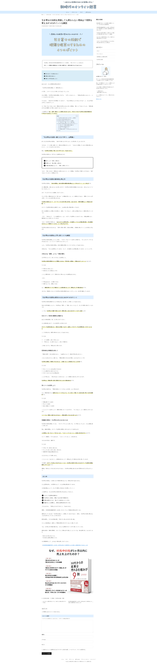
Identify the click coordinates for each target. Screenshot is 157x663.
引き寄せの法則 (58, 25)
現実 (63, 598)
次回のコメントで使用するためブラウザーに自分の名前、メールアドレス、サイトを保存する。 (64, 649)
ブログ (98, 51)
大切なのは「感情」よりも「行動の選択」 (67, 122)
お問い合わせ (77, 659)
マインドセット (100, 53)
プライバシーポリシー (85, 659)
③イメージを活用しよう (64, 127)
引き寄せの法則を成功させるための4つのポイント (68, 123)
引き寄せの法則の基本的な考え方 (64, 119)
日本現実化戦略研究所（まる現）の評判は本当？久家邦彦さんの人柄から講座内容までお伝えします (65, 545)
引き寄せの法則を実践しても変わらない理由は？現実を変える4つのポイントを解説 (105, 33)
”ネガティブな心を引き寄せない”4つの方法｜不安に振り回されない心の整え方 (106, 41)
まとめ (59, 130)
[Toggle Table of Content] (76, 116)
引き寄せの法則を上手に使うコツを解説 (66, 120)
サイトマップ (92, 659)
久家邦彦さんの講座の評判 (102, 56)
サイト (43, 644)
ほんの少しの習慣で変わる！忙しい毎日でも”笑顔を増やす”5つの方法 (106, 37)
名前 (43, 634)
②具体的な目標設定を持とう (65, 126)
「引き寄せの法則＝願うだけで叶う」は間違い (67, 117)
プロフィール (71, 659)
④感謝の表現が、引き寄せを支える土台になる (68, 129)
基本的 (53, 598)
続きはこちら (98, 99)
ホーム (63, 659)
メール (44, 639)
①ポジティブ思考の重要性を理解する (67, 125)
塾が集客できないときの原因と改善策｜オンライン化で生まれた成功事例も (105, 23)
